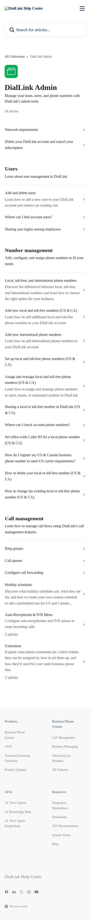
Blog (55, 844)
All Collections (14, 56)
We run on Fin (19, 906)
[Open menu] (82, 8)
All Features (60, 770)
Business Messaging (65, 746)
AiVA (8, 746)
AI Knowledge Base (18, 812)
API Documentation (65, 826)
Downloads (59, 817)
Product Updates (15, 770)
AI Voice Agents (15, 803)
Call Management (63, 737)
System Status (61, 835)
